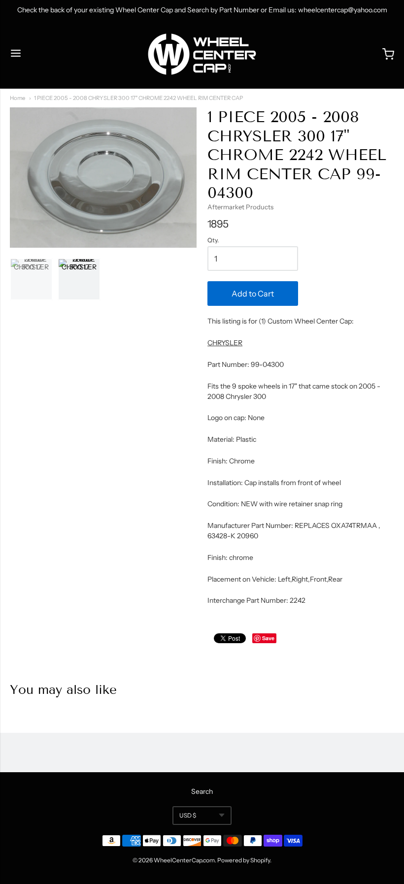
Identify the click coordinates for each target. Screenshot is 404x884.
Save (268, 638)
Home (17, 98)
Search (202, 791)
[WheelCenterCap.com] (202, 54)
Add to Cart (253, 293)
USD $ (187, 815)
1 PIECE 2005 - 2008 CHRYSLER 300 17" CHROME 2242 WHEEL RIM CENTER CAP (138, 98)
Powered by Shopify (243, 860)
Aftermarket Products (240, 207)
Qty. (213, 240)
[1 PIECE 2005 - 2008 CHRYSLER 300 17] (31, 279)
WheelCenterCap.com (184, 860)
